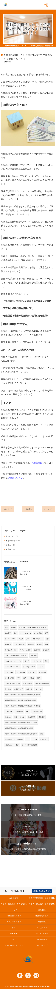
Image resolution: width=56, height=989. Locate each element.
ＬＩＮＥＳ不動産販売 (29, 745)
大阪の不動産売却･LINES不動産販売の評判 (19, 728)
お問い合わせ (27, 683)
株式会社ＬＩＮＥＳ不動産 (14, 739)
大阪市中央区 (18, 689)
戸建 (27, 639)
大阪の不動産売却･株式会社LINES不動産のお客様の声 (22, 694)
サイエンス (32, 672)
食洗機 (21, 639)
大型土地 (31, 644)
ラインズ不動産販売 (42, 683)
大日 (27, 739)
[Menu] (52, 5)
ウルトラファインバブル (13, 661)
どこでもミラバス (29, 666)
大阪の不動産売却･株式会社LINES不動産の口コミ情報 (22, 706)
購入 (15, 633)
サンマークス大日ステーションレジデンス (33, 627)
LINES (27, 711)
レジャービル (37, 711)
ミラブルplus (9, 672)
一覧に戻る (28, 509)
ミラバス (41, 666)
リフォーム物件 (25, 650)
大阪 (41, 734)
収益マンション (19, 717)
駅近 (46, 633)
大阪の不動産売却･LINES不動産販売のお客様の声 (21, 734)
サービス (39, 689)
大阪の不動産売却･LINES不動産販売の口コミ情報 (21, 722)
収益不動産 (31, 717)
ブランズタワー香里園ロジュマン (16, 655)
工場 (46, 661)
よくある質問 (9, 678)
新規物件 (34, 655)
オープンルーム (25, 633)
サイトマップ (42, 945)
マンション (44, 739)
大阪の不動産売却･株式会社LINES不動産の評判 (20, 700)
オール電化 (38, 633)
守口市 (34, 739)
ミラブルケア (36, 661)
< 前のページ (7, 509)
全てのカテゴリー (13, 536)
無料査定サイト (38, 639)
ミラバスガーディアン (12, 666)
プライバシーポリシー (12, 683)
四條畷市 (42, 717)
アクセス (8, 689)
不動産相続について (14, 540)
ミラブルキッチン (11, 650)
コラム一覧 (10, 545)
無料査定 (8, 644)
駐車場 (39, 644)
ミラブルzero (21, 672)
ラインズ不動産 (19, 644)
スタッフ (29, 689)
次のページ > (48, 509)
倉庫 (46, 644)
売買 (24, 678)
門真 (38, 678)
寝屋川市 (37, 650)
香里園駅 (46, 650)
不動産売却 (19, 711)
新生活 (27, 661)
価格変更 (8, 633)
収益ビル (8, 717)
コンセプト (8, 711)
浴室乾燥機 (42, 672)
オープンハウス (10, 639)
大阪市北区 (8, 745)
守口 (18, 678)
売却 (47, 639)
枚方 (17, 745)
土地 (6, 627)
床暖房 (13, 627)
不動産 (32, 678)
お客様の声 (10, 549)
